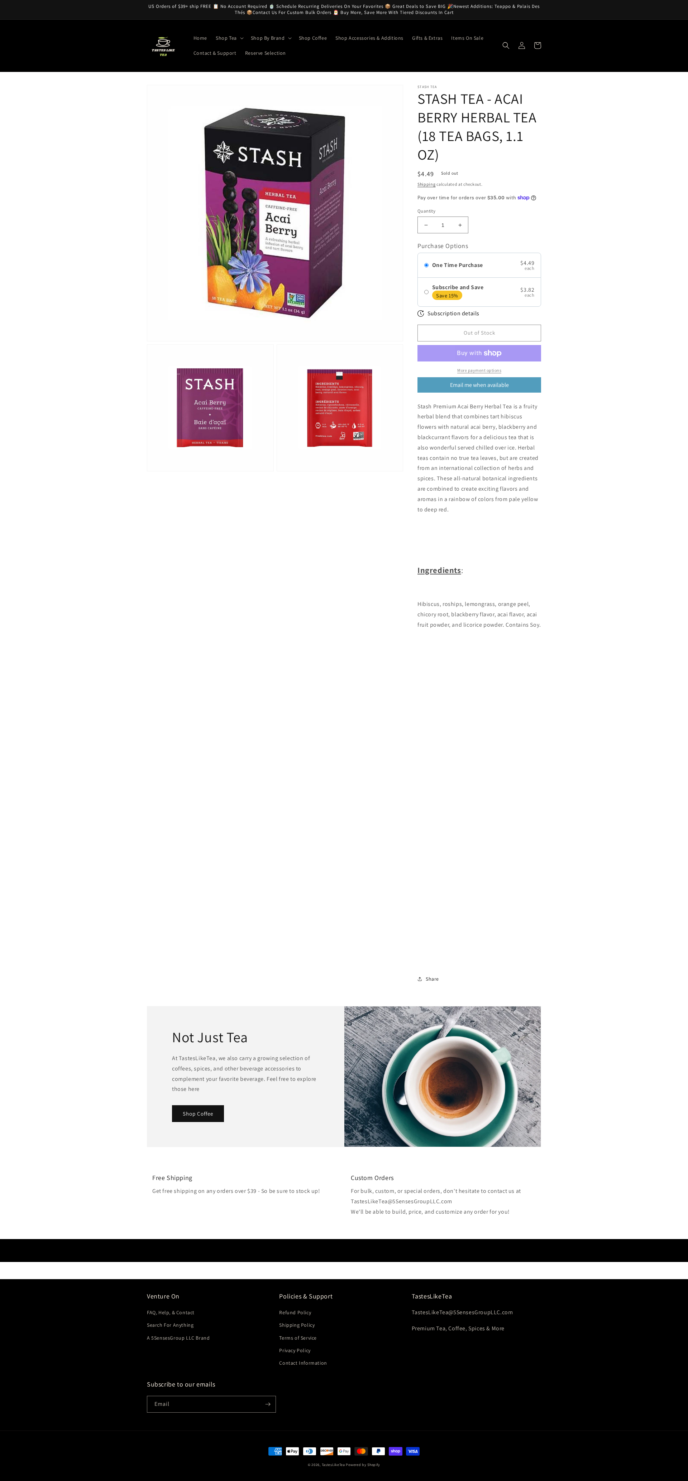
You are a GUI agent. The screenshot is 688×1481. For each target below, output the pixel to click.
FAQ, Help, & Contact (171, 1312)
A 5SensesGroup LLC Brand (178, 1338)
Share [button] (432, 979)
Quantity (426, 211)
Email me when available (479, 385)
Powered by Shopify (363, 1464)
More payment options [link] (479, 370)
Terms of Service (298, 1338)
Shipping (426, 184)
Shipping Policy (297, 1325)
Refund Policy (295, 1312)
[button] (229, 37)
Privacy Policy (294, 1350)
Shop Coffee (198, 1113)
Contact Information (303, 1363)
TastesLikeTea (333, 1464)
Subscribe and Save (458, 287)
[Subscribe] (268, 1404)
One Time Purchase (457, 265)
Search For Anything (170, 1325)
